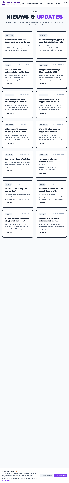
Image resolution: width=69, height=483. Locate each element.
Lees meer (8, 54)
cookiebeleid (5, 480)
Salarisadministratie (35, 3)
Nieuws (58, 3)
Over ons (65, 3)
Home (23, 3)
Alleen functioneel (46, 475)
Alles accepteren (61, 475)
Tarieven (49, 3)
